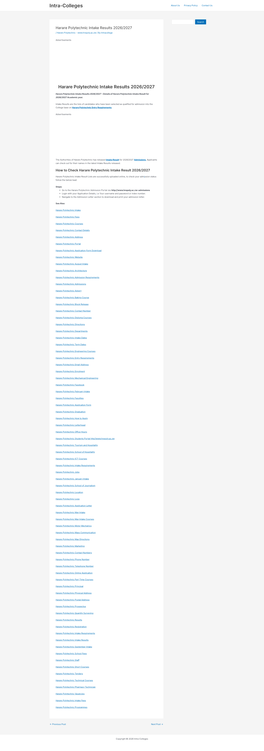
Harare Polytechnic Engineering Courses (75, 351)
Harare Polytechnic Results (69, 620)
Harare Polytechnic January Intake (72, 479)
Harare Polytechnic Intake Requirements (75, 465)
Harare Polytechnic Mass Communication (76, 532)
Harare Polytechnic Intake (68, 210)
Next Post (157, 724)
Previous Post (58, 724)
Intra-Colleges (66, 5)
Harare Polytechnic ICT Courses (71, 458)
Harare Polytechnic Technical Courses (74, 680)
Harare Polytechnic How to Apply (72, 418)
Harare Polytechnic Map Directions (73, 539)
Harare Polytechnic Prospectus (71, 606)
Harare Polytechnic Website (69, 257)
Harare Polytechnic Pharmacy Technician (76, 687)
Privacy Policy (191, 5)
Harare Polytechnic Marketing (70, 546)
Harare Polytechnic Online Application (74, 573)
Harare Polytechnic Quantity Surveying (74, 613)
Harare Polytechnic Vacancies (70, 693)
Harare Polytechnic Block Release (72, 304)
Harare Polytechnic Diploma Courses (74, 317)
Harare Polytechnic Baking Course (72, 297)
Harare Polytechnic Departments (72, 331)
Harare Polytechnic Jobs (67, 472)
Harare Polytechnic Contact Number (73, 311)
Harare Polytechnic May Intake (70, 512)
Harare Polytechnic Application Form (73, 405)
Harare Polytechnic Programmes (71, 707)
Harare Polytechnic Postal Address (73, 599)
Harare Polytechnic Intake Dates (71, 337)
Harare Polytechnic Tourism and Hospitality (77, 445)
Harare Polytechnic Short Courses (72, 667)
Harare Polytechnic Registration (71, 626)
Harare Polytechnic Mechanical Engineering (77, 378)
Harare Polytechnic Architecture (71, 270)
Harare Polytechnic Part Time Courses (74, 579)
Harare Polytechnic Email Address (72, 364)
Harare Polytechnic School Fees (71, 653)
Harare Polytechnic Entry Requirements (75, 358)
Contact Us (207, 5)
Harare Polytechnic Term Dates (71, 344)
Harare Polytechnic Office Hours (71, 432)
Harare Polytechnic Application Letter (74, 505)
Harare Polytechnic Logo (68, 499)
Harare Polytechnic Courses (69, 223)
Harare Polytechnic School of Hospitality (75, 452)
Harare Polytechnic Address (69, 237)
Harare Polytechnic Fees (67, 217)
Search (200, 22)
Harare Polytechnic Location (69, 492)
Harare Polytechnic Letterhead (70, 425)
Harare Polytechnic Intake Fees (71, 700)
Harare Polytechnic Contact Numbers (74, 552)
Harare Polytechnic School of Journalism (75, 485)
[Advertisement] (106, 61)
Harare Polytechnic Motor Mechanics (74, 526)
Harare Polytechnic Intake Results (72, 640)
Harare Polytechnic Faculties (70, 398)
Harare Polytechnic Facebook (70, 385)
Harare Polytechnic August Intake (72, 264)
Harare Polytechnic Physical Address (74, 593)
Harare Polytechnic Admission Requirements (77, 277)
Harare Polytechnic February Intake (73, 391)
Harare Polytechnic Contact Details (73, 230)
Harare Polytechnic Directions (70, 324)
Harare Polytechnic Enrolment (70, 371)
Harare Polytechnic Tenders (69, 673)
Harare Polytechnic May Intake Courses (75, 519)
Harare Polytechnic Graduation (71, 411)
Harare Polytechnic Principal (69, 586)
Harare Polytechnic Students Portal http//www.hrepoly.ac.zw (85, 438)
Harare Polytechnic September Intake (74, 646)
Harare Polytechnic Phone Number (73, 559)
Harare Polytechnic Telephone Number (75, 566)
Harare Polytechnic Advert (68, 290)
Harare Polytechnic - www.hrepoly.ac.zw (76, 32)
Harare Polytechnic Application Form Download (78, 250)
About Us (175, 5)
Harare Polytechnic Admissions (71, 284)
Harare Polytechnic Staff (67, 660)
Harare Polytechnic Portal (68, 243)
